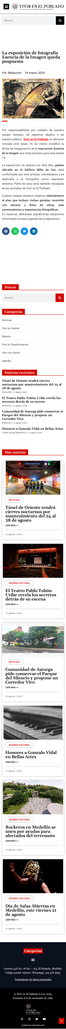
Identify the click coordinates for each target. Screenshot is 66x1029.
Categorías (33, 951)
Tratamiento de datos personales (33, 979)
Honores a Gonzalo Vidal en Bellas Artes (32, 429)
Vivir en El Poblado (36, 139)
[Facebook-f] (21, 1019)
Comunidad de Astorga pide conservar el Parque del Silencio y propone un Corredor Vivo (32, 415)
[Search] (60, 20)
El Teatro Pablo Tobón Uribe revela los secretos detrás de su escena (31, 400)
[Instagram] (29, 1019)
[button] (6, 6)
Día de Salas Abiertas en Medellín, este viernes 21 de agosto (31, 910)
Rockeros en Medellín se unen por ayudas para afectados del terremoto (30, 832)
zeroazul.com (38, 1025)
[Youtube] (44, 1019)
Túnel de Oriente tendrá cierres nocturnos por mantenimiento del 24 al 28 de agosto (32, 384)
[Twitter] (36, 1019)
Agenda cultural (19, 583)
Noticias (14, 500)
